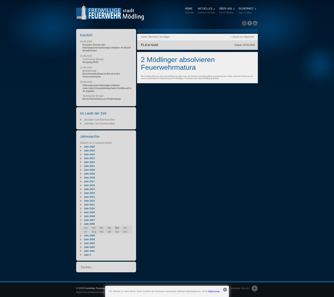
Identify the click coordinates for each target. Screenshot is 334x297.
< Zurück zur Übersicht (242, 37)
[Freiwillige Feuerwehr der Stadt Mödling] (110, 17)
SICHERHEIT (246, 10)
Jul (85, 231)
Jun (125, 228)
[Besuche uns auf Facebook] (249, 23)
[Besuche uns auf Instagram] (244, 23)
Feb (94, 228)
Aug (94, 231)
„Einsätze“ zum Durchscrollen (99, 119)
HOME (189, 10)
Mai (117, 228)
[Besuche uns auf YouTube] (255, 23)
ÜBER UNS (226, 10)
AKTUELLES (206, 10)
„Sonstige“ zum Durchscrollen (99, 123)
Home (144, 37)
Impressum (214, 291)
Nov (117, 231)
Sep (102, 231)
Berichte (153, 37)
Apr (109, 228)
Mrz (101, 228)
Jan (86, 228)
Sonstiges (164, 37)
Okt (109, 231)
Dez (125, 231)
